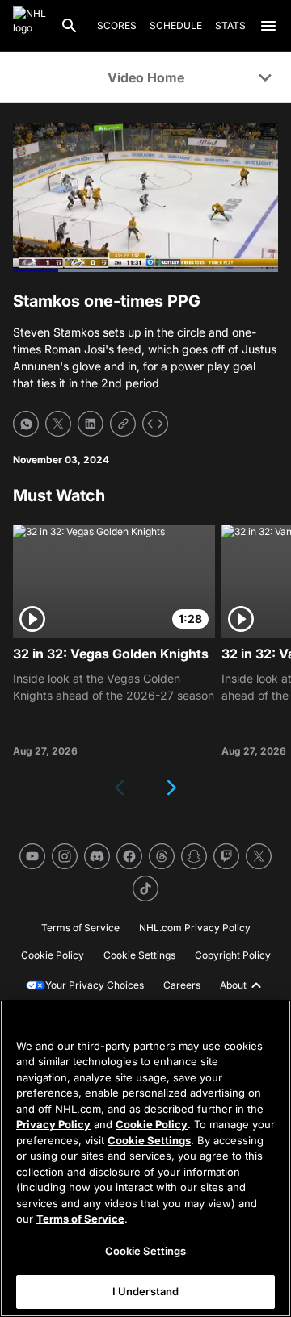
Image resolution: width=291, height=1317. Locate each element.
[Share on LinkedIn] (90, 424)
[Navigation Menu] (268, 26)
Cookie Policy (152, 1124)
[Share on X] (58, 424)
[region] (145, 1158)
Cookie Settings (149, 1140)
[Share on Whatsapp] (26, 424)
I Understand (145, 1291)
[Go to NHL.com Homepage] (30, 25)
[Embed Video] (155, 424)
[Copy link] (123, 424)
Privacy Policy (53, 1124)
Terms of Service (80, 1218)
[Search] (69, 26)
